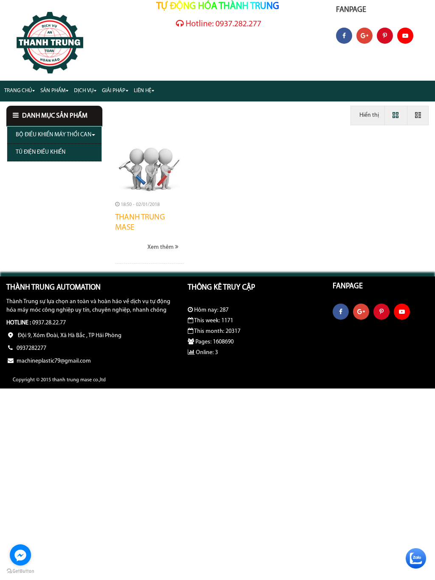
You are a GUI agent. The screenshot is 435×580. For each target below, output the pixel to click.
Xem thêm (161, 247)
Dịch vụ (83, 90)
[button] (54, 116)
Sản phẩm (52, 90)
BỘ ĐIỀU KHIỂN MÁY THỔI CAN (53, 135)
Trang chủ (18, 90)
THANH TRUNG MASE (140, 223)
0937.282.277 (223, 24)
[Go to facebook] (20, 555)
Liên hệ (142, 90)
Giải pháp (113, 90)
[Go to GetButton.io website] (20, 571)
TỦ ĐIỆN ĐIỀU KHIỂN (40, 152)
